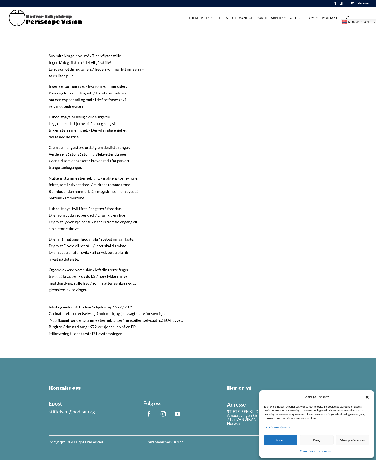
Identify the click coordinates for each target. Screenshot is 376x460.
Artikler (298, 18)
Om (312, 18)
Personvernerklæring (165, 442)
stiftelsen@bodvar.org (72, 412)
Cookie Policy (308, 451)
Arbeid (277, 18)
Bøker (261, 18)
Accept (281, 440)
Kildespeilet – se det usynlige (227, 18)
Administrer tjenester (278, 427)
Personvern (324, 451)
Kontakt (329, 18)
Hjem (193, 18)
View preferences (352, 440)
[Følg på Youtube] (177, 414)
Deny (317, 440)
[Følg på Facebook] (149, 414)
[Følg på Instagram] (163, 414)
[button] (367, 397)
